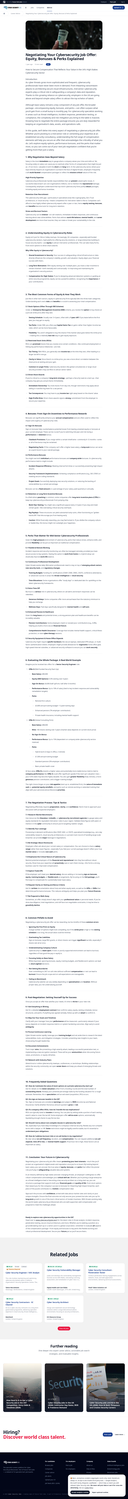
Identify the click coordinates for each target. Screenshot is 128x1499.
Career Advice (15, 13)
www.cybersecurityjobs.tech (46, 1220)
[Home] (4, 14)
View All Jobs (64, 1328)
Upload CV (117, 8)
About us (89, 1465)
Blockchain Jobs (112, 1472)
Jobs (32, 8)
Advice (49, 8)
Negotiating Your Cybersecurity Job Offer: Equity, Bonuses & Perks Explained (51, 13)
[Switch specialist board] (25, 7)
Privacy (88, 1472)
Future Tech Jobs (17, 2)
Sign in (123, 2)
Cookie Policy (88, 1488)
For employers (70, 1469)
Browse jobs (49, 1465)
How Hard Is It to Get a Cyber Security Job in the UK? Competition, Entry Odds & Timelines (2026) (19, 1404)
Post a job (113, 2)
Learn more (120, 1434)
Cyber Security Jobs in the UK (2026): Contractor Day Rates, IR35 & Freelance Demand (63, 1405)
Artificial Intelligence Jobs (115, 1465)
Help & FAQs (90, 1469)
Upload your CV (50, 1480)
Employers (104, 2)
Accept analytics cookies (80, 1492)
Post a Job (107, 1434)
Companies (40, 8)
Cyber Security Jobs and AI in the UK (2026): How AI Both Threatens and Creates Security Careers (105, 1405)
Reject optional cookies (100, 1492)
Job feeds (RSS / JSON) (52, 1483)
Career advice (49, 1472)
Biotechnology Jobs (113, 1469)
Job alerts (48, 1476)
